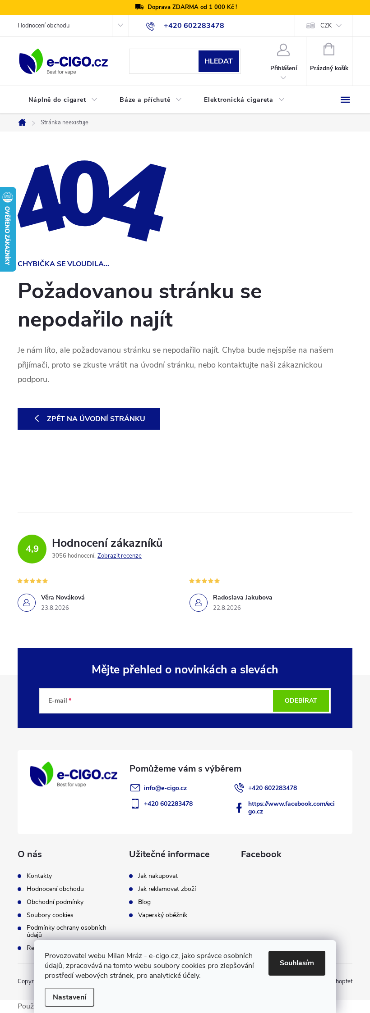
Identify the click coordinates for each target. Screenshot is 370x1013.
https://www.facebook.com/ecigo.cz (291, 807)
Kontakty (39, 876)
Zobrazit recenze (119, 556)
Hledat (218, 61)
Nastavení (69, 997)
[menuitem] (63, 100)
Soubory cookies (50, 915)
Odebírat (301, 700)
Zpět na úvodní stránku (96, 419)
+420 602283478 (272, 788)
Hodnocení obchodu (43, 26)
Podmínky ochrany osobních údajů (66, 931)
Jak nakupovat (158, 876)
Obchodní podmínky (55, 902)
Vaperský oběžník (162, 915)
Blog (144, 902)
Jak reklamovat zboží (167, 889)
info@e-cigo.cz (165, 788)
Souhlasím (297, 963)
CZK (326, 26)
